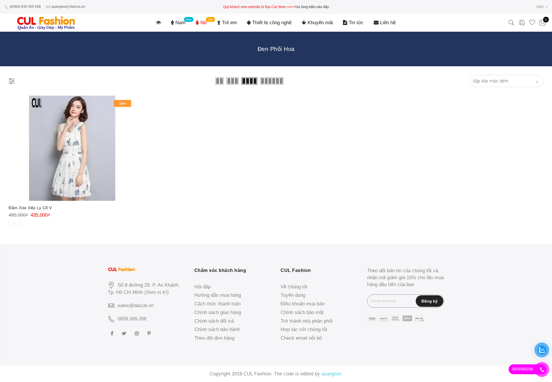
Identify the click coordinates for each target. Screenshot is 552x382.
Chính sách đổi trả (214, 321)
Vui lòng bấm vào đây (312, 7)
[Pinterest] (149, 333)
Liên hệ (387, 22)
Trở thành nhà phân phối (307, 321)
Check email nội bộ (301, 338)
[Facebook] (113, 333)
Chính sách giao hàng (217, 312)
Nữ (203, 22)
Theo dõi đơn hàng (214, 338)
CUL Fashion (257, 374)
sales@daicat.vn (136, 305)
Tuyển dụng (293, 295)
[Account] (521, 23)
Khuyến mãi (319, 22)
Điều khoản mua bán (303, 304)
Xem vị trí (156, 292)
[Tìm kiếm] (511, 23)
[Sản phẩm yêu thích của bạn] (532, 23)
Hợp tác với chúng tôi (304, 329)
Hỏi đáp (202, 287)
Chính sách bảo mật (302, 312)
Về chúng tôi (294, 287)
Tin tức (355, 22)
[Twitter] (125, 333)
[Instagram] (137, 333)
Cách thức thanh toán (217, 304)
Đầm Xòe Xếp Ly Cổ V (30, 207)
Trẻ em (229, 22)
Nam (179, 22)
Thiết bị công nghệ (271, 22)
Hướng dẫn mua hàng (217, 295)
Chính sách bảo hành (217, 329)
